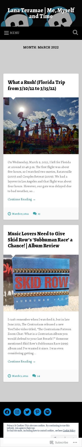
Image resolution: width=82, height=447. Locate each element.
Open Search (74, 33)
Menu (14, 33)
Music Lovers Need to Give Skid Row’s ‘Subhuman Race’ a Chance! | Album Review (40, 239)
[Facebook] (7, 412)
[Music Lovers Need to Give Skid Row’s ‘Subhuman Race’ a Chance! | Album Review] (41, 283)
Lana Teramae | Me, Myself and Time (41, 13)
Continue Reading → (22, 199)
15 (39, 213)
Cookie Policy (69, 430)
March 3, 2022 (20, 376)
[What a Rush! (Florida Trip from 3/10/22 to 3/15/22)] (41, 125)
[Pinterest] (37, 412)
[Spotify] (47, 412)
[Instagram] (17, 412)
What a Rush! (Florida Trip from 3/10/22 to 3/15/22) (36, 85)
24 (38, 376)
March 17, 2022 (20, 213)
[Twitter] (27, 412)
